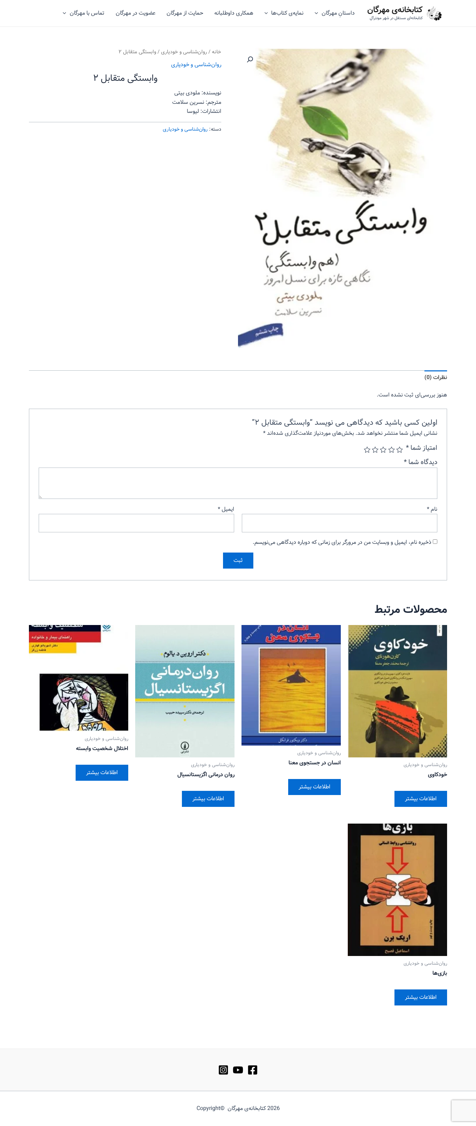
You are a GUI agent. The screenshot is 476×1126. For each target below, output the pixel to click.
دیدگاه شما (420, 462)
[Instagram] (223, 1070)
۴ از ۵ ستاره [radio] (375, 449)
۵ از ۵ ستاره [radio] (367, 449)
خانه (216, 52)
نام (432, 509)
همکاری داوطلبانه (233, 13)
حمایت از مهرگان (185, 13)
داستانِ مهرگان (338, 13)
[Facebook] (252, 1070)
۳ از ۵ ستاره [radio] (383, 449)
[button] (250, 59)
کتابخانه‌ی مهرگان (395, 10)
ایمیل (226, 509)
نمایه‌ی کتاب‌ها (287, 13)
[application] (318, 13)
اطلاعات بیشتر (421, 798)
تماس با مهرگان (87, 13)
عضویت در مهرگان (135, 13)
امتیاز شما (421, 448)
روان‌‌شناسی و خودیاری (184, 52)
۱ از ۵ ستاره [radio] (399, 449)
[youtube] (238, 1070)
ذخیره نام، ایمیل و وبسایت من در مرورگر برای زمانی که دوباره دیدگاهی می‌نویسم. (342, 542)
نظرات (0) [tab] (435, 377)
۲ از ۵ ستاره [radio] (391, 449)
